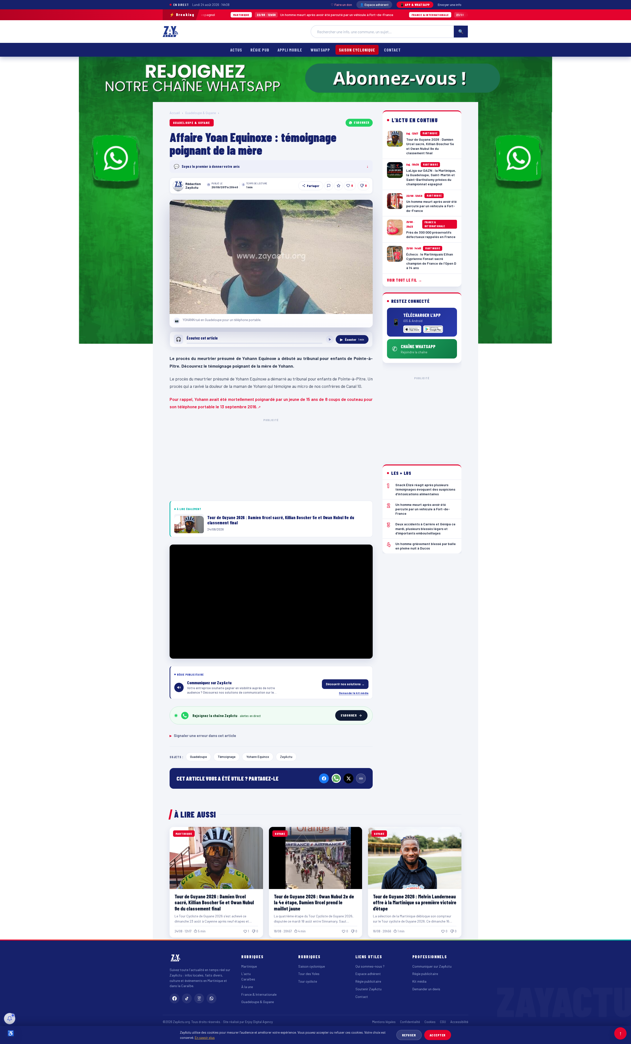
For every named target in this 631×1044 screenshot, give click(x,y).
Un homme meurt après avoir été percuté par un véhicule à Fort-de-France (257, 15)
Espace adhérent (368, 974)
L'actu (246, 974)
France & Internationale (259, 994)
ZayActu (286, 756)
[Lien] (361, 778)
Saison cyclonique (357, 49)
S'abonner (361, 122)
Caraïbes (248, 979)
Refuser (409, 1035)
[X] (348, 778)
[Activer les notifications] (9, 1018)
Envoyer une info (449, 5)
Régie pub (259, 49)
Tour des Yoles (308, 974)
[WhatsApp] (336, 778)
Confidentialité (410, 1022)
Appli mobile (290, 49)
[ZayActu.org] (170, 31)
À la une (247, 987)
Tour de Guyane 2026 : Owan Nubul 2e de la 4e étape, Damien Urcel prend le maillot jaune (314, 902)
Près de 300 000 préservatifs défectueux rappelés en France (435, 15)
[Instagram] (199, 998)
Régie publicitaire (368, 981)
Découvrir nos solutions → (345, 684)
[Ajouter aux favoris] (338, 185)
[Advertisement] (271, 458)
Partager (313, 186)
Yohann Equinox (257, 756)
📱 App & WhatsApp (415, 5)
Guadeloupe (198, 756)
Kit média (419, 981)
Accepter (438, 1035)
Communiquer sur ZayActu (432, 966)
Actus (236, 49)
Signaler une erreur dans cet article (203, 735)
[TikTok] (187, 998)
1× (330, 339)
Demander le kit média (353, 693)
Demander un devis (426, 989)
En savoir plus (205, 1037)
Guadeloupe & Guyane (200, 113)
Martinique (249, 966)
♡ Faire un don (341, 5)
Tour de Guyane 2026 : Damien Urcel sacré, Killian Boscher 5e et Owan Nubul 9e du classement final (214, 902)
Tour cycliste (307, 981)
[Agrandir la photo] (271, 257)
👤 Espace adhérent (374, 5)
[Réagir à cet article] (328, 185)
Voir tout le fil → (404, 280)
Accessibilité (459, 1022)
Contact (392, 49)
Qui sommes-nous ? (370, 966)
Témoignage (226, 756)
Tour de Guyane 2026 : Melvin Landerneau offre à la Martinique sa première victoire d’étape (414, 902)
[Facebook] (324, 778)
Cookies (430, 1022)
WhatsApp (320, 49)
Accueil (175, 113)
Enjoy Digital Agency (259, 1022)
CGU (443, 1022)
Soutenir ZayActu (368, 989)
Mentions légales (384, 1022)
